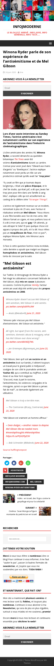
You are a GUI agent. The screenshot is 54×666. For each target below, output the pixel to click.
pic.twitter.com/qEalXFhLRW (20, 306)
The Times (19, 159)
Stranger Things (37, 199)
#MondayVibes (32, 432)
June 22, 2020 (41, 442)
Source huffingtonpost (15, 449)
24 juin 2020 (10, 72)
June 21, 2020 (33, 313)
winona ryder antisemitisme (20, 487)
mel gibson (36, 481)
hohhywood (17, 470)
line (21, 72)
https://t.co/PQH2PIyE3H (18, 436)
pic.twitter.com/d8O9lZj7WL (20, 341)
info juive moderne (15, 476)
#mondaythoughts (15, 432)
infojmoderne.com (15, 481)
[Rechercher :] (27, 539)
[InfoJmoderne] (27, 19)
